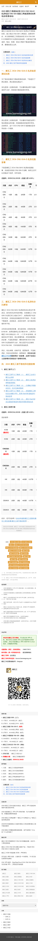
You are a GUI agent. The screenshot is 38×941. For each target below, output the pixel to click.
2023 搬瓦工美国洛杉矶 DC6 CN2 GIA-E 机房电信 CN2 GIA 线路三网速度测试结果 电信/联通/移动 (18, 13)
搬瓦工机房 (26, 550)
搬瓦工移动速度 (13, 562)
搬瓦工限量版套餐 (30, 890)
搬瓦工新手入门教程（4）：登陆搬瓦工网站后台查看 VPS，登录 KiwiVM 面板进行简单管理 (21, 393)
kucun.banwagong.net (23, 658)
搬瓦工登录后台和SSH (16, 774)
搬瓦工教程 (17, 873)
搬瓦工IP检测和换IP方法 (16, 777)
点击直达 (13, 655)
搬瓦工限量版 (18, 876)
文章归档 (23, 937)
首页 (3, 6)
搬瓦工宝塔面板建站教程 (16, 780)
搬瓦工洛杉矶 (24, 553)
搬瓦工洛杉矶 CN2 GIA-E (15, 556)
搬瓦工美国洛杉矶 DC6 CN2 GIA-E (18, 565)
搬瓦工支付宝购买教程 (16, 771)
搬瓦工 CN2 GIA (30, 873)
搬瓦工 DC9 (17, 892)
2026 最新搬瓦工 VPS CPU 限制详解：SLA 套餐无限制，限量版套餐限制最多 (20, 588)
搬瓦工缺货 (29, 896)
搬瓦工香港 (5, 880)
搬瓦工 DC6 (5, 886)
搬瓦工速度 (5, 889)
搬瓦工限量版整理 (18, 756)
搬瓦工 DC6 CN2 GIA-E (21, 545)
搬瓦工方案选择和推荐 (16, 768)
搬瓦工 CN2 (29, 883)
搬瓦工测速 (14, 559)
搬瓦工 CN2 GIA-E (19, 880)
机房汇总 (7, 919)
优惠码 (21, 6)
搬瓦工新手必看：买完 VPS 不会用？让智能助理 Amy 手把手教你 (20, 603)
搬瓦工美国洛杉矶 (24, 562)
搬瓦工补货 (29, 876)
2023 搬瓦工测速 (26, 542)
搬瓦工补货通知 (30, 886)
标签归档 (29, 937)
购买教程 (15, 6)
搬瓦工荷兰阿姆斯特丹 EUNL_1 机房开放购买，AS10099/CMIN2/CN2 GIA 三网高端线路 (17, 617)
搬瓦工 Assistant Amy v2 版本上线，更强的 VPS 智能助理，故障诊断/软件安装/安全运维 (20, 607)
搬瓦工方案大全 (17, 753)
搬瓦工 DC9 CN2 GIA (19, 886)
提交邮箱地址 (27, 652)
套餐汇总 (7, 916)
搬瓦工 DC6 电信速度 (12, 548)
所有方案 (8, 6)
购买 (20, 720)
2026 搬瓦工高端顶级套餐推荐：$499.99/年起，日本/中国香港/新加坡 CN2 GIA (20, 621)
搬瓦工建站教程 (30, 892)
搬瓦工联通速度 (13, 568)
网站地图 (17, 937)
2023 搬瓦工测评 (15, 542)
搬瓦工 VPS (5, 896)
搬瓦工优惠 (5, 876)
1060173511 (27, 649)
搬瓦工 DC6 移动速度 (26, 548)
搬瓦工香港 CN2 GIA (18, 896)
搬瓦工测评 (8, 21)
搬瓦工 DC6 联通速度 (15, 550)
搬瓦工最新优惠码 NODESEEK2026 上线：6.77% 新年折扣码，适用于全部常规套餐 (20, 612)
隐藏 (13, 52)
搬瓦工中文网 (6, 356)
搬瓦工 (19, 2)
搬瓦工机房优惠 (14, 553)
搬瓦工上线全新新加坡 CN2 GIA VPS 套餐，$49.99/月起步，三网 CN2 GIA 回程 (19, 598)
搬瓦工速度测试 (24, 568)
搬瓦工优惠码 (29, 880)
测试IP (27, 6)
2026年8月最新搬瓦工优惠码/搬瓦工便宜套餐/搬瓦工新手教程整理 (20, 593)
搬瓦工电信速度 (23, 559)
